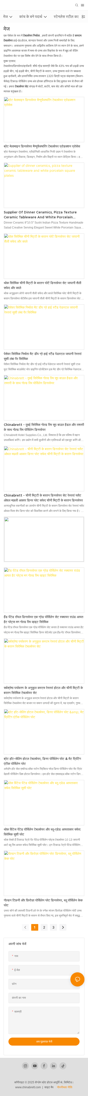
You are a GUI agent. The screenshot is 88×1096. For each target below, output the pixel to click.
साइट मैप (50, 1087)
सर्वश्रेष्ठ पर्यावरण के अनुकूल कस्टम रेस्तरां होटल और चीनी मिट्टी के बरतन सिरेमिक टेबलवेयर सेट (43, 690)
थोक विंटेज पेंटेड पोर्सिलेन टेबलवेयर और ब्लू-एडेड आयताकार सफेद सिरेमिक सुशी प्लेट (42, 831)
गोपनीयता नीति (64, 1087)
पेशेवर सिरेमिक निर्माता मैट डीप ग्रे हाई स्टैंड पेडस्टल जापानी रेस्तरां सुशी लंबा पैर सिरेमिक (42, 356)
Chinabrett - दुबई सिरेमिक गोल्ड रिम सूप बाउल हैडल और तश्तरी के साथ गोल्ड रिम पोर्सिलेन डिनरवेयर (44, 427)
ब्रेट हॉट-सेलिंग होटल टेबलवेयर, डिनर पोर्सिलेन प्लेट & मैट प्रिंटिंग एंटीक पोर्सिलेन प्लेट (42, 761)
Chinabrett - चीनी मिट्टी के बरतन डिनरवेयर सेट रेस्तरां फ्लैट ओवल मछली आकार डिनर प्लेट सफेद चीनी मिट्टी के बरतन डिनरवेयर (43, 497)
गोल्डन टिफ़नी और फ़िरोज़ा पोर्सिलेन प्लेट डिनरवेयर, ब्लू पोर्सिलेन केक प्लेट (43, 902)
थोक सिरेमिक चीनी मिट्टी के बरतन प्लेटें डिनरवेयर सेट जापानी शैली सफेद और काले (42, 285)
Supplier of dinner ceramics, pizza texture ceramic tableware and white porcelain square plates (40, 215)
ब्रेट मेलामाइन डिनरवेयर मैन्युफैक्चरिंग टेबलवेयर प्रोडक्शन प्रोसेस (42, 146)
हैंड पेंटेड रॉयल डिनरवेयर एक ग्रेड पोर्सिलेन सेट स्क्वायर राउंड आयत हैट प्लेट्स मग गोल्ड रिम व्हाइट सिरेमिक (43, 619)
